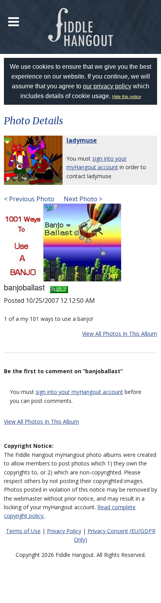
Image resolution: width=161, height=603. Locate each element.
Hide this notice (126, 96)
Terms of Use (23, 531)
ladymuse (81, 140)
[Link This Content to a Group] (59, 287)
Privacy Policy (64, 531)
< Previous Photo (29, 199)
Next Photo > (82, 199)
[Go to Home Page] (81, 27)
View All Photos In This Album (119, 333)
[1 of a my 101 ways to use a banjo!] (62, 242)
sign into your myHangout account (79, 391)
